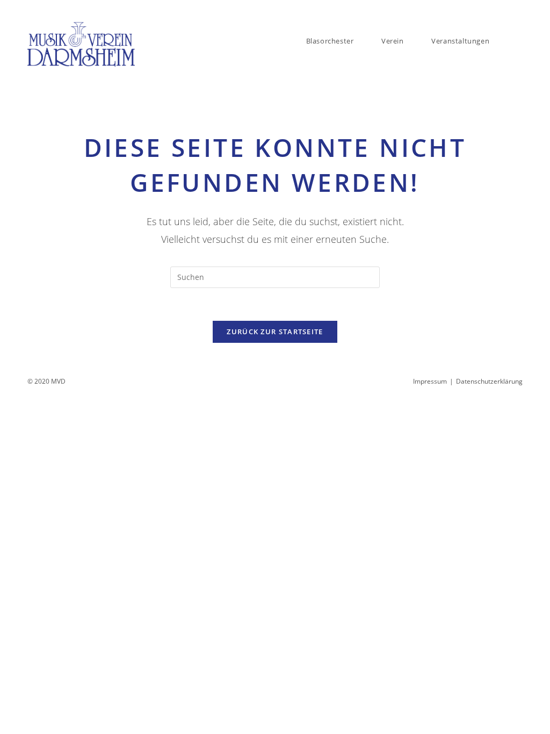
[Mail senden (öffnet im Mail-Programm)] (518, 10)
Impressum (430, 381)
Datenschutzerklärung (489, 381)
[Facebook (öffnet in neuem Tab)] (507, 10)
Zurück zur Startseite (275, 331)
